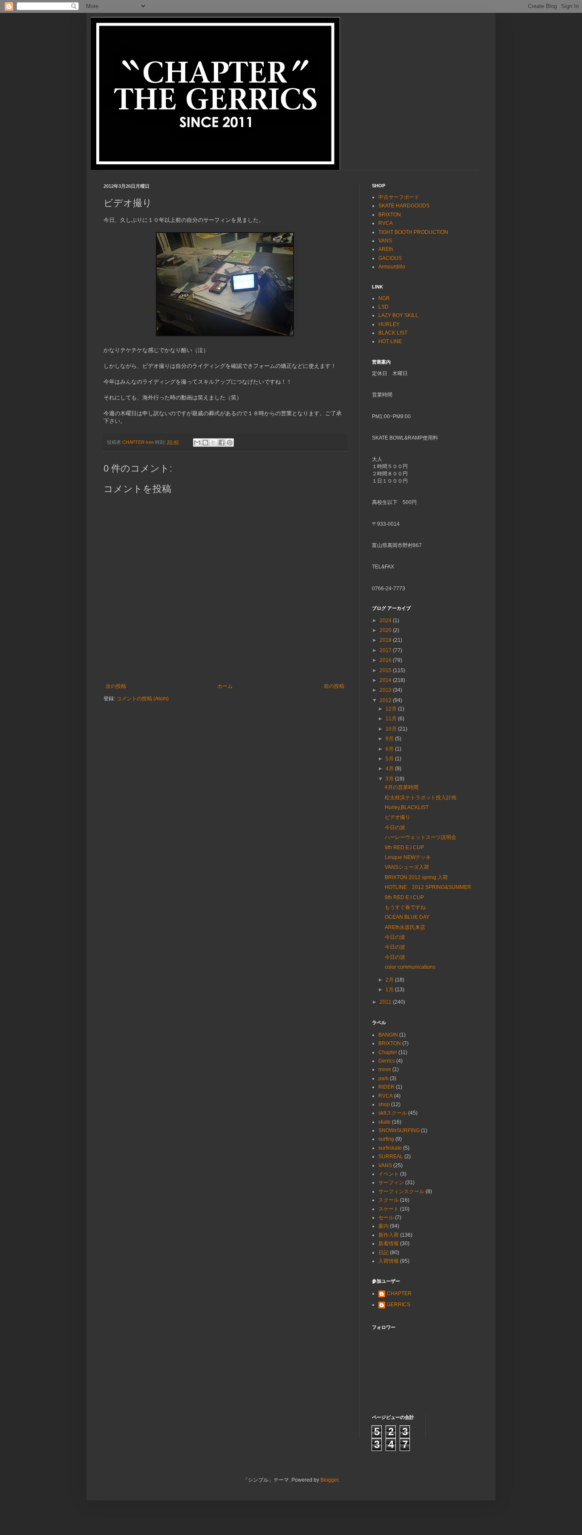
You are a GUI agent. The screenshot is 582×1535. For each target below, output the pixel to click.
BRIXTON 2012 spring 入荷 (416, 877)
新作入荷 (388, 1235)
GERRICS (398, 1305)
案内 (383, 1226)
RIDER (386, 1087)
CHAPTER (399, 1293)
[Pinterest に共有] (229, 442)
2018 (386, 640)
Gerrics (386, 1061)
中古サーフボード (398, 197)
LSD (383, 307)
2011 (386, 1002)
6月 (390, 749)
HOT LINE (390, 341)
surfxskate (390, 1148)
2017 (386, 650)
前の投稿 (334, 686)
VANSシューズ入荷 (407, 867)
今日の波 (395, 827)
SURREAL (390, 1156)
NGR (384, 298)
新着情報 (388, 1244)
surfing (386, 1139)
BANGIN (388, 1035)
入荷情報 (388, 1261)
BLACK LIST (392, 333)
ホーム (225, 686)
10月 (392, 729)
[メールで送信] (197, 442)
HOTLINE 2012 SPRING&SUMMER (428, 887)
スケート (388, 1209)
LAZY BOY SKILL (398, 315)
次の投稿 (116, 686)
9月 (390, 739)
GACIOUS (390, 258)
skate (384, 1122)
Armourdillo (391, 267)
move (384, 1069)
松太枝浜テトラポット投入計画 (420, 798)
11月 (392, 719)
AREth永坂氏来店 (405, 927)
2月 (390, 980)
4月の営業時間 (401, 787)
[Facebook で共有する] (221, 442)
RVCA (385, 223)
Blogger (329, 1480)
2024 (386, 620)
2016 (386, 660)
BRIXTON (389, 215)
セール (386, 1217)
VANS (385, 241)
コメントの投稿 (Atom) (142, 699)
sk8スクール (392, 1113)
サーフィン (391, 1182)
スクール (388, 1200)
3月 (390, 779)
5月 (390, 759)
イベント (388, 1174)
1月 (390, 990)
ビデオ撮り (397, 817)
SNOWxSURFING (399, 1130)
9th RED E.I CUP (404, 848)
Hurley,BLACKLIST (407, 807)
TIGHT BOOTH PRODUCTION (413, 232)
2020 (386, 630)
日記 (383, 1252)
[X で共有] (213, 442)
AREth (385, 249)
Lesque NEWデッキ (408, 857)
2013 (386, 690)
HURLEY (389, 324)
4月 (390, 769)
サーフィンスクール (401, 1191)
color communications (410, 967)
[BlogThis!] (205, 442)
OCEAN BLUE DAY (407, 917)
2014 (386, 680)
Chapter (387, 1052)
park (383, 1078)
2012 (386, 700)
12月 (392, 709)
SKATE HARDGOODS (403, 206)
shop (384, 1104)
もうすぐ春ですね (405, 907)
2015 (386, 670)
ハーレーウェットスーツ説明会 (420, 837)
